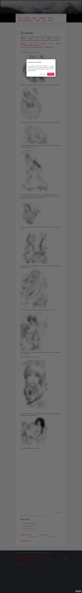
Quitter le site (42, 74)
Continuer (50, 74)
